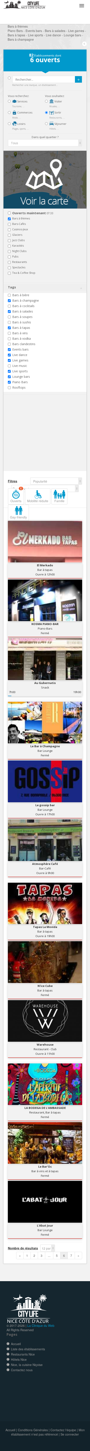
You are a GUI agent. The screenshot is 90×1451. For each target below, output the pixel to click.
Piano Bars (20, 382)
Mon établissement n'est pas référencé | (48, 1432)
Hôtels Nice (19, 1359)
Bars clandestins (23, 344)
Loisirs (21, 124)
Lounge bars (21, 376)
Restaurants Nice (23, 1354)
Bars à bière (20, 295)
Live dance (19, 355)
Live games (20, 360)
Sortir (57, 112)
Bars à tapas (21, 328)
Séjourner (60, 124)
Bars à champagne (25, 300)
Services (22, 101)
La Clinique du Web (40, 1325)
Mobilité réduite (37, 501)
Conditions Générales (33, 1430)
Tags (12, 287)
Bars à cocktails (23, 306)
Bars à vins (20, 333)
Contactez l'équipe (63, 1430)
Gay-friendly (18, 517)
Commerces (24, 112)
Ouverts (16, 495)
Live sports (20, 371)
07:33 (32, 213)
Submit (78, 79)
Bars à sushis (21, 322)
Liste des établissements (28, 1349)
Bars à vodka (21, 338)
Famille (59, 501)
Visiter (58, 101)
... (49, 1255)
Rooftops (19, 387)
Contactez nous (22, 1370)
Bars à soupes (22, 317)
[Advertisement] (34, 439)
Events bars (20, 349)
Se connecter (70, 1434)
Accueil (16, 1344)
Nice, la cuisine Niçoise (27, 1364)
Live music (19, 366)
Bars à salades (22, 311)
